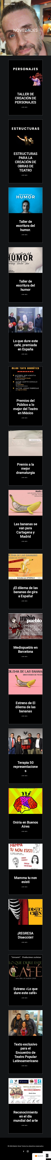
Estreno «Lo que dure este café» (25, 991)
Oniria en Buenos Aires (25, 824)
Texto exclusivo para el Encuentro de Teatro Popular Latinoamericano (25, 1052)
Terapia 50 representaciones (25, 767)
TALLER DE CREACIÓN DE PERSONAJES (25, 98)
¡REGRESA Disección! (25, 935)
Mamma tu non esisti (25, 880)
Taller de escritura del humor (25, 285)
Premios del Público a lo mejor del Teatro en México (25, 407)
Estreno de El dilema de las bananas (25, 707)
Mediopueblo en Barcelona (25, 649)
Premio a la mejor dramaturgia (25, 468)
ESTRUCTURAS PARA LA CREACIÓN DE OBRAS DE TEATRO (25, 162)
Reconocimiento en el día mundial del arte (25, 1116)
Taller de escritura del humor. (25, 226)
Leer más (24, 107)
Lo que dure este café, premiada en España (25, 345)
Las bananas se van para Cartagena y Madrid (25, 530)
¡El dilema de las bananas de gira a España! (25, 592)
